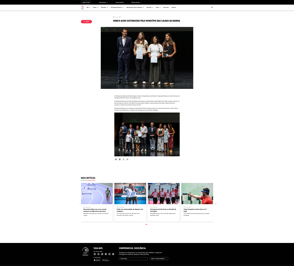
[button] (146, 224)
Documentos (166, 7)
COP (88, 7)
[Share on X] (123, 159)
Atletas (94, 7)
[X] (127, 159)
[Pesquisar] (212, 7)
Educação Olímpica (135, 2)
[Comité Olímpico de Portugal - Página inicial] (82, 7)
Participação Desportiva (116, 7)
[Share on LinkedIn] (119, 159)
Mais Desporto (102, 2)
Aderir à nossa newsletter (158, 258)
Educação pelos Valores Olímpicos (134, 7)
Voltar (87, 21)
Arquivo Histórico (120, 2)
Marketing (149, 7)
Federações (103, 7)
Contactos (174, 7)
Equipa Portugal (86, 2)
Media (157, 7)
